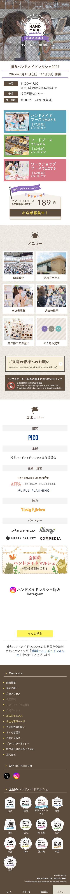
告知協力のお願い (15, 727)
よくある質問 (13, 732)
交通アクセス (13, 694)
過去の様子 (12, 688)
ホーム (9, 892)
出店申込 (44, 892)
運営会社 (11, 755)
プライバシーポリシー (18, 743)
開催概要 (11, 682)
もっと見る (35, 633)
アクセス (26, 892)
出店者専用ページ (15, 721)
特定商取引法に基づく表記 (20, 749)
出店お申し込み (14, 716)
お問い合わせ (13, 738)
